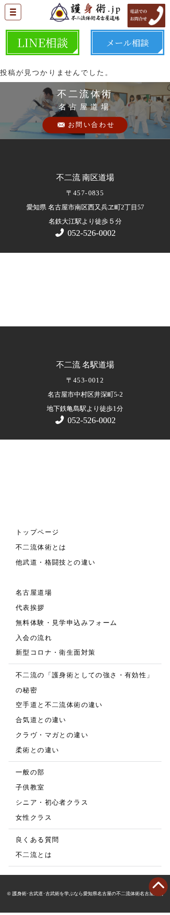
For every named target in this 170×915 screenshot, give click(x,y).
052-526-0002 (90, 232)
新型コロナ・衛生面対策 (55, 652)
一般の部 (30, 772)
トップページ (37, 532)
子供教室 (30, 787)
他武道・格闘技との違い (55, 562)
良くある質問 (37, 839)
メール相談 (127, 42)
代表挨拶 (30, 607)
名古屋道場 (34, 592)
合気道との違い (41, 720)
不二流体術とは (41, 547)
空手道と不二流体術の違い (59, 704)
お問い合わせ (91, 124)
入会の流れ (34, 637)
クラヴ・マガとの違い (52, 735)
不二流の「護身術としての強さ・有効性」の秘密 (85, 683)
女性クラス (34, 817)
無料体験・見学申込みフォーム (67, 622)
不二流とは (34, 854)
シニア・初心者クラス (52, 802)
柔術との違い (37, 750)
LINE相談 (42, 42)
